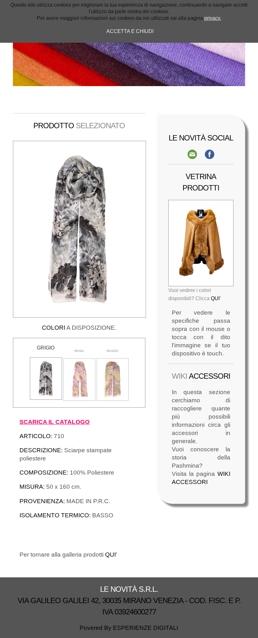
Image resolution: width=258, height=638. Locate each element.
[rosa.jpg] (79, 379)
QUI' (111, 554)
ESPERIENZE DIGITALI (145, 627)
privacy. (212, 18)
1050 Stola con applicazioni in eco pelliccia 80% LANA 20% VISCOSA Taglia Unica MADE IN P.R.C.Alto (197, 262)
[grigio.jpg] (46, 378)
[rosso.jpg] (113, 379)
